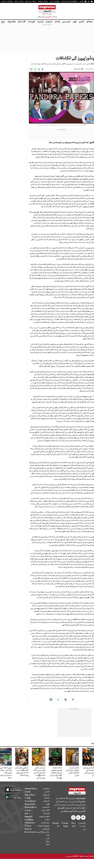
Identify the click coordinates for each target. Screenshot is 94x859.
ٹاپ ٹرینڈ (40, 21)
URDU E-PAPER (18, 1)
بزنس (48, 838)
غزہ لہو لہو (46, 795)
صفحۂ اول (89, 21)
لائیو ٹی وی (47, 17)
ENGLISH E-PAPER (30, 1)
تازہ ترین (81, 21)
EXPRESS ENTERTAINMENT (70, 1)
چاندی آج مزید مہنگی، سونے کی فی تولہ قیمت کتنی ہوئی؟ (72, 771)
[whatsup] (58, 699)
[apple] (14, 789)
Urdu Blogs (29, 819)
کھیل (75, 21)
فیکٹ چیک (11, 21)
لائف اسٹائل (22, 21)
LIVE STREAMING (55, 1)
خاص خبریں (66, 21)
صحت (47, 819)
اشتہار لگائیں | (41, 17)
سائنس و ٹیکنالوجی (43, 832)
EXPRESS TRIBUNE (7, 1)
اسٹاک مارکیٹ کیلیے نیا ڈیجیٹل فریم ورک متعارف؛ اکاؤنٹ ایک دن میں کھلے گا (56, 772)
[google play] (14, 797)
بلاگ (48, 835)
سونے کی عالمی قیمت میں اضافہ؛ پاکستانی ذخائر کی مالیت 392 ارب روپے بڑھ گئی (39, 772)
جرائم (48, 844)
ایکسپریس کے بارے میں (82, 826)
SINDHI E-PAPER (43, 1)
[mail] (51, 699)
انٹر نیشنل (49, 21)
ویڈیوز (48, 841)
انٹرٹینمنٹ (31, 21)
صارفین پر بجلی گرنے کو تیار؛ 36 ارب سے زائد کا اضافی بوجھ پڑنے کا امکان (21, 771)
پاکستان (57, 21)
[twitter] (65, 699)
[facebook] (73, 699)
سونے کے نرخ (45, 822)
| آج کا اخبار (54, 17)
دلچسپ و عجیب (44, 816)
